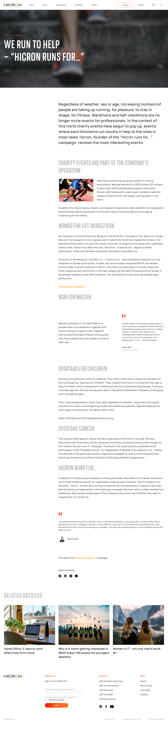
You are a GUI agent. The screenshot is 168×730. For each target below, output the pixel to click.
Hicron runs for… (85, 557)
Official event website (71, 286)
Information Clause (56, 699)
